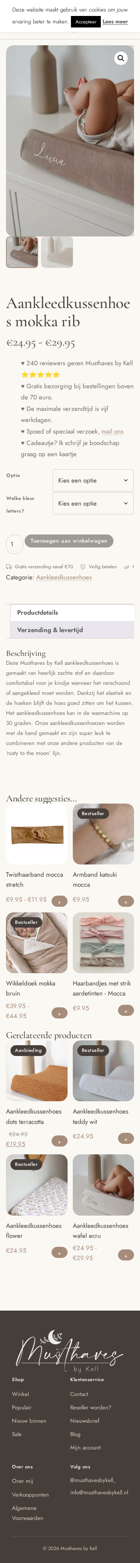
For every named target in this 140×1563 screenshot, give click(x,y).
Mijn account (85, 1447)
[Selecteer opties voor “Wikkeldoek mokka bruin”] (60, 1012)
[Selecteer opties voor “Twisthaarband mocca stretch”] (60, 901)
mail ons (113, 431)
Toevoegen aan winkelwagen (69, 541)
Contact (79, 1394)
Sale (17, 1434)
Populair (21, 1407)
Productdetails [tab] (37, 612)
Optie (13, 475)
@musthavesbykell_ (93, 1480)
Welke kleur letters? (20, 504)
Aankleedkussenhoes (64, 577)
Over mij (22, 1481)
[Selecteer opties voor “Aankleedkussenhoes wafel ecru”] (126, 1254)
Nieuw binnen (29, 1421)
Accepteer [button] (85, 21)
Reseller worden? (90, 1407)
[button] (121, 58)
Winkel (20, 1394)
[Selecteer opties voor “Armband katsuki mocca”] (126, 901)
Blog (75, 1434)
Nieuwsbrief (84, 1421)
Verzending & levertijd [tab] (50, 629)
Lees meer (115, 21)
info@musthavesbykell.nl (99, 1492)
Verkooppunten (30, 1495)
